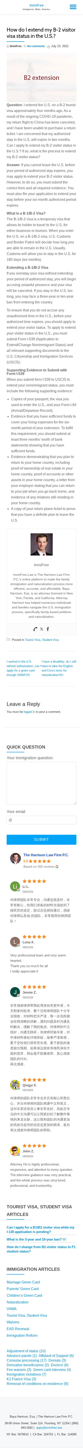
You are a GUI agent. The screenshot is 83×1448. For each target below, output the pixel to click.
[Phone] (35, 629)
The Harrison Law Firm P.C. (46, 855)
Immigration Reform (22, 1335)
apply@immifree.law (49, 1427)
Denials (57, 1360)
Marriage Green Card (23, 1282)
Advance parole (22, 1356)
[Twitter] (42, 629)
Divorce (59, 1365)
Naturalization (18, 1302)
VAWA (12, 1309)
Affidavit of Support (56, 1356)
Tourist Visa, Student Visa (42, 639)
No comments (36, 46)
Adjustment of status (26, 1351)
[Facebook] (48, 629)
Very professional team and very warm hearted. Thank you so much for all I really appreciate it (38, 963)
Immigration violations (26, 1374)
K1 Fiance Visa (21, 1379)
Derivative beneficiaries (28, 1365)
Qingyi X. (30, 1085)
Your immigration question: (30, 758)
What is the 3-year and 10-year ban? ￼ (36, 1239)
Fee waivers (19, 1370)
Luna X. (28, 942)
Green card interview (52, 1370)
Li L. (26, 886)
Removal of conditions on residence (37, 1384)
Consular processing (26, 1360)
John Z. (28, 1151)
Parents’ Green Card (23, 1289)
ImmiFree (36, 5)
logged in (29, 711)
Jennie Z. (30, 992)
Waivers (13, 1322)
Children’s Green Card (24, 1295)
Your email (16, 811)
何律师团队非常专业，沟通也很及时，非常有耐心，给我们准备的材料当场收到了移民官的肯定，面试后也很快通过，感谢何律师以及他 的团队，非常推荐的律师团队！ (40, 910)
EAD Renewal (18, 1329)
